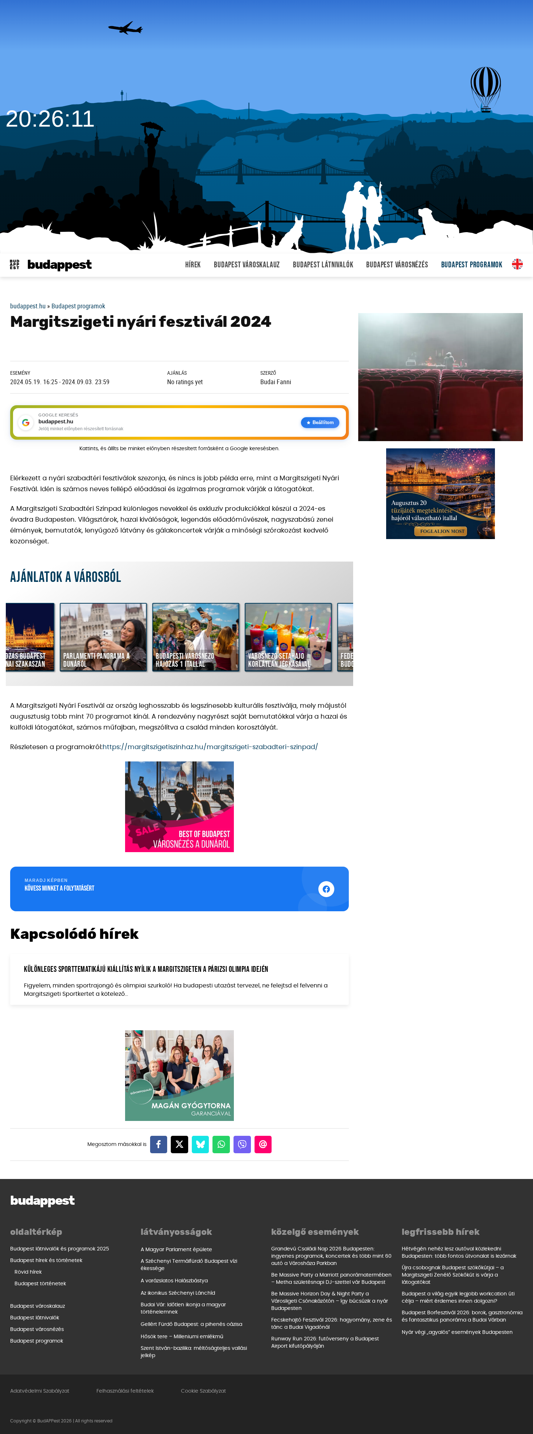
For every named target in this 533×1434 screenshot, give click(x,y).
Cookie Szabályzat (203, 1391)
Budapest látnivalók (323, 265)
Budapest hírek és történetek (46, 1260)
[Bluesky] (200, 1144)
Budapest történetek (40, 1283)
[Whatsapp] (221, 1144)
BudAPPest (59, 265)
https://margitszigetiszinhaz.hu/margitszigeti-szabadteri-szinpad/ (210, 747)
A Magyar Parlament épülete (176, 1249)
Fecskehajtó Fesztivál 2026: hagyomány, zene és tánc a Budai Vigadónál (331, 1324)
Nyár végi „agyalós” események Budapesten (457, 1332)
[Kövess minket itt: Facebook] (326, 889)
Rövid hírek (28, 1272)
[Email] (263, 1144)
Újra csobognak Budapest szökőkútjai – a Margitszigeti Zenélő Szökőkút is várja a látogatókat (453, 1275)
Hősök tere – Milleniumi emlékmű (182, 1336)
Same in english (517, 264)
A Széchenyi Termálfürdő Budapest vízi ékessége (189, 1265)
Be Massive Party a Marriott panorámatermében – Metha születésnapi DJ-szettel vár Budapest (331, 1279)
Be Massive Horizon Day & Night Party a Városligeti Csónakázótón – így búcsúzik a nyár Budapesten (329, 1301)
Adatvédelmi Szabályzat (39, 1391)
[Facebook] (159, 1144)
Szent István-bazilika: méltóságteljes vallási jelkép (194, 1352)
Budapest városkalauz (247, 265)
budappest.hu (28, 305)
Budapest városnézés (397, 265)
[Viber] (242, 1144)
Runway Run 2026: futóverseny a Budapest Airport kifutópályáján (325, 1342)
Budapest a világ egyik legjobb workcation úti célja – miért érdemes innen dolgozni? (458, 1297)
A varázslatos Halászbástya (174, 1280)
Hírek (193, 265)
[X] (179, 1144)
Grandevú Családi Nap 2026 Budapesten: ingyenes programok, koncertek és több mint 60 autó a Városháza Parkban (331, 1256)
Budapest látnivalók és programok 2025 (59, 1249)
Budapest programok (472, 265)
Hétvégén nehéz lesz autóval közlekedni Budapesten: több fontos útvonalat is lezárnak (459, 1252)
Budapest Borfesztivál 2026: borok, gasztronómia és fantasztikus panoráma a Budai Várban (462, 1316)
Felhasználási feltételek (125, 1391)
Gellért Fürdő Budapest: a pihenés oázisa (191, 1324)
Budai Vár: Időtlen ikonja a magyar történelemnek (183, 1308)
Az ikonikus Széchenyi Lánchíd (178, 1293)
